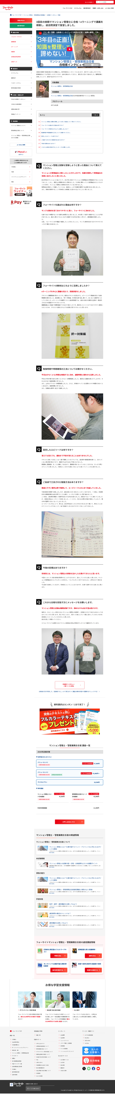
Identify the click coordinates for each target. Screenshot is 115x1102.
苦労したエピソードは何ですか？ (50, 136)
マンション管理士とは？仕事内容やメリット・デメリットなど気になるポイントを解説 (75, 848)
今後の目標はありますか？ (48, 143)
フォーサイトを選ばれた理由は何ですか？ (52, 125)
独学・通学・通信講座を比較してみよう (63, 904)
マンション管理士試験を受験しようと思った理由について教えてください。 (61, 121)
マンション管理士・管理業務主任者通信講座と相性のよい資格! (71, 889)
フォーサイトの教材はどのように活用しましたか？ (55, 129)
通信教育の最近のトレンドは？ (60, 913)
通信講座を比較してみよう (58, 923)
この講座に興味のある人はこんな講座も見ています (21, 161)
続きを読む (51, 852)
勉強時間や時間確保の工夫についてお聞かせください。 (56, 132)
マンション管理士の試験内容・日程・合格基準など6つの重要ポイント (73, 863)
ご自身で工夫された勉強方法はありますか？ (53, 140)
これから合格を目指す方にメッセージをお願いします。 (56, 147)
